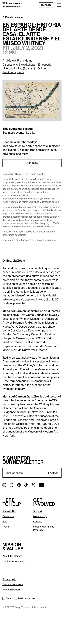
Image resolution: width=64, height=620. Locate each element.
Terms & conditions (12, 584)
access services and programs (39, 239)
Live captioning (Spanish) (18, 68)
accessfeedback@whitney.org (18, 198)
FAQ (4, 521)
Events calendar (14, 17)
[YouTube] (41, 485)
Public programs (13, 72)
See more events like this (18, 132)
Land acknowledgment (14, 561)
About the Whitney (12, 555)
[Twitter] (33, 485)
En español (45, 64)
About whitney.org (12, 589)
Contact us (8, 516)
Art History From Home (17, 60)
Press (5, 526)
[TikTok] (26, 485)
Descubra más (10, 231)
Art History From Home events (27, 173)
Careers (37, 521)
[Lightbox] (32, 100)
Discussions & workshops (18, 64)
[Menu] (59, 5)
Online (41, 68)
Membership (40, 516)
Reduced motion (27, 598)
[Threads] (11, 485)
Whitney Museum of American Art (12, 5)
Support (37, 511)
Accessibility (9, 511)
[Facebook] (19, 485)
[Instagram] (4, 485)
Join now (32, 162)
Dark (8, 598)
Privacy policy (9, 579)
